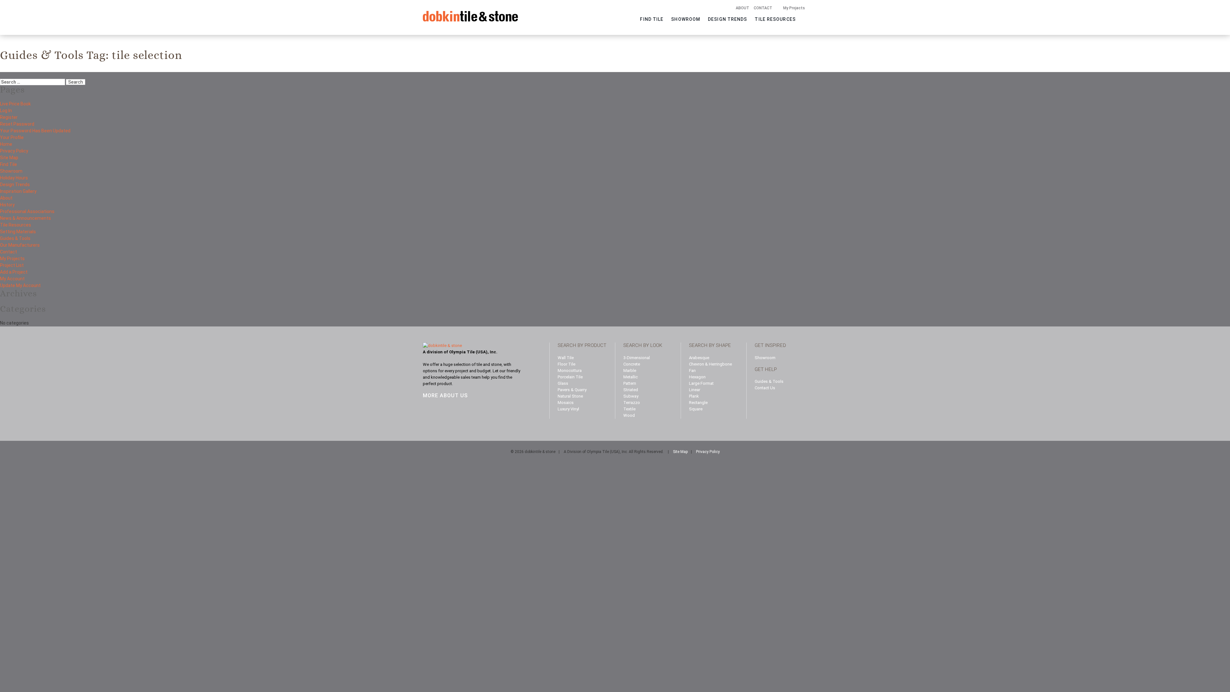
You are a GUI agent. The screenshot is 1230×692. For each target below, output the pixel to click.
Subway (630, 396)
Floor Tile (566, 364)
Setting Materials (18, 231)
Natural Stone (570, 396)
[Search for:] (32, 81)
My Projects (794, 8)
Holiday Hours (14, 177)
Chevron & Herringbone (710, 364)
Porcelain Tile (570, 377)
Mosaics (566, 402)
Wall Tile (566, 357)
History (7, 204)
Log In (6, 110)
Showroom (685, 19)
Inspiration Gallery (18, 191)
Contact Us (765, 387)
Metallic (630, 377)
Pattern (629, 383)
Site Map (9, 157)
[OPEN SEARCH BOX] (803, 18)
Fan (692, 370)
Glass (563, 383)
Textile (629, 409)
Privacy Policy (14, 150)
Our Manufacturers (20, 245)
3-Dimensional (636, 357)
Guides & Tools (15, 238)
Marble (629, 370)
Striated (630, 389)
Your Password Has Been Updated (35, 130)
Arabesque (699, 357)
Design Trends (727, 19)
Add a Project (14, 272)
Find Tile (651, 19)
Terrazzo (631, 402)
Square (695, 409)
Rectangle (698, 402)
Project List (12, 265)
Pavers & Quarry (572, 389)
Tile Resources (775, 19)
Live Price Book (15, 103)
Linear (694, 389)
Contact (763, 8)
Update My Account (20, 285)
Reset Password (17, 124)
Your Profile (12, 137)
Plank (694, 396)
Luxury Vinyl (568, 409)
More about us (445, 395)
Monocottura (570, 370)
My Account (12, 278)
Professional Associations (27, 211)
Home (6, 144)
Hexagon (697, 377)
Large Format (701, 383)
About (742, 8)
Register (9, 117)
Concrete (631, 364)
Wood (629, 415)
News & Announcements (25, 218)
